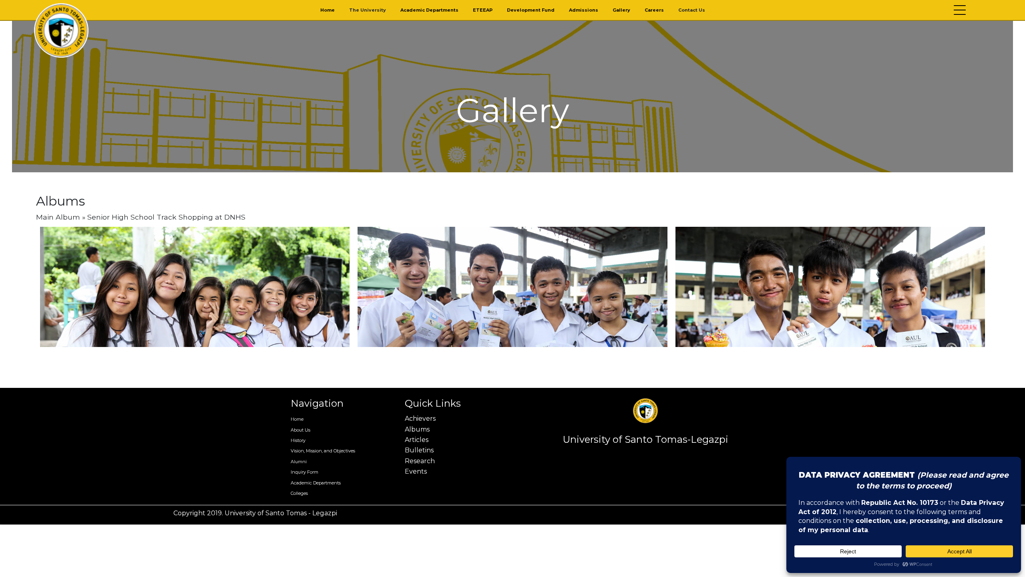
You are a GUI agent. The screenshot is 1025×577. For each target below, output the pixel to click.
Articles (416, 440)
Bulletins (419, 450)
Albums (417, 429)
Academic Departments (429, 10)
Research (420, 461)
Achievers (420, 418)
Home (327, 10)
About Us (300, 430)
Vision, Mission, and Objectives (323, 451)
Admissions (583, 10)
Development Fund (531, 10)
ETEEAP (482, 10)
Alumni (299, 461)
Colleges (299, 493)
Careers (654, 10)
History (298, 440)
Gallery (621, 10)
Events (416, 471)
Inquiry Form (304, 472)
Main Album (58, 217)
